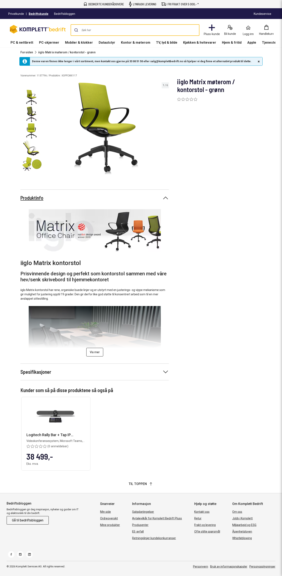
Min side (105, 511)
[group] (106, 128)
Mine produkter (110, 525)
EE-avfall (138, 531)
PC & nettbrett (22, 42)
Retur (197, 518)
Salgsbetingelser (143, 511)
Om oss (237, 511)
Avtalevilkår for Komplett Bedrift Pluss (157, 518)
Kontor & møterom (135, 42)
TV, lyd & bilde (166, 42)
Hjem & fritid (232, 42)
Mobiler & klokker (79, 42)
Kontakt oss (202, 511)
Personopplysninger (262, 566)
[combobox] (135, 30)
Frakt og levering (205, 525)
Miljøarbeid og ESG (244, 525)
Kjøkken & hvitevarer (199, 42)
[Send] (76, 30)
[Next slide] (165, 129)
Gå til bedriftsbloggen (27, 520)
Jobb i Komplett (242, 518)
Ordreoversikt (109, 518)
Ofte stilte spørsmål (207, 531)
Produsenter (140, 525)
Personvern (200, 566)
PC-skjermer (49, 42)
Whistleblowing (242, 538)
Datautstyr (107, 42)
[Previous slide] (47, 129)
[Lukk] (258, 61)
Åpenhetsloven (242, 531)
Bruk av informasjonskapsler (228, 566)
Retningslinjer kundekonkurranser (154, 538)
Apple (251, 42)
